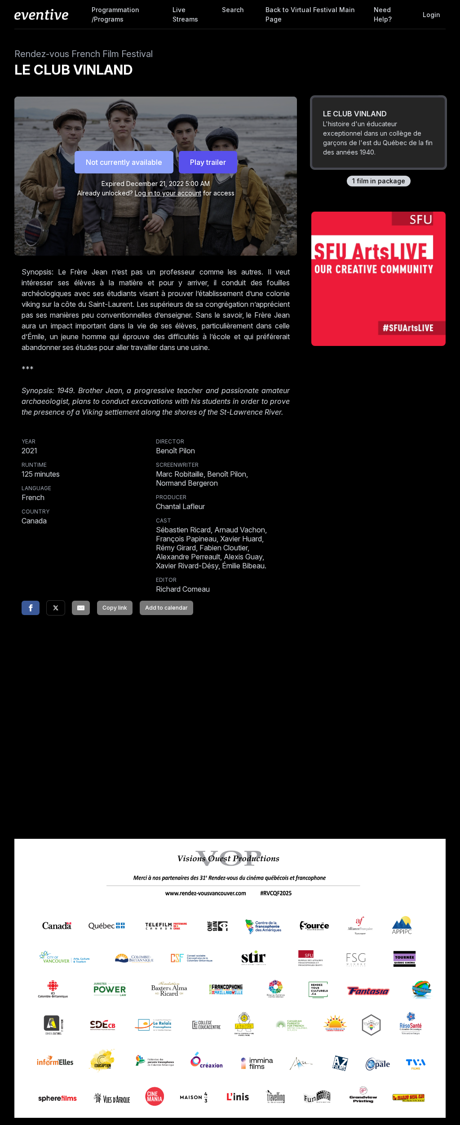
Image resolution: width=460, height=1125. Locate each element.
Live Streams (185, 14)
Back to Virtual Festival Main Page (310, 14)
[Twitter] (56, 608)
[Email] (81, 608)
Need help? (383, 14)
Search (233, 9)
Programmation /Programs (115, 14)
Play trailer (208, 162)
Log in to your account (168, 193)
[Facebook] (31, 608)
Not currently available (124, 162)
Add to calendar (166, 607)
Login (431, 14)
